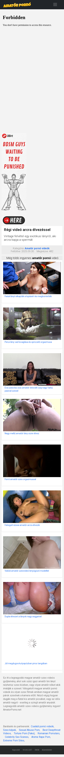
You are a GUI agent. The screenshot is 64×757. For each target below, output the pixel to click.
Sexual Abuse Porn (29, 729)
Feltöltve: (16, 251)
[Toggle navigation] (55, 4)
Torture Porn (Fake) (24, 733)
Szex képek (9, 729)
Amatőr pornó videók (37, 248)
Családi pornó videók (42, 726)
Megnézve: (42, 251)
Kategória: (18, 248)
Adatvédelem (47, 750)
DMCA (37, 750)
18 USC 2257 (27, 750)
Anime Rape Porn (40, 736)
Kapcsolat (16, 750)
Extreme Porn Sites (13, 740)
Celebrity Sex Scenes (16, 736)
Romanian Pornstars (48, 733)
